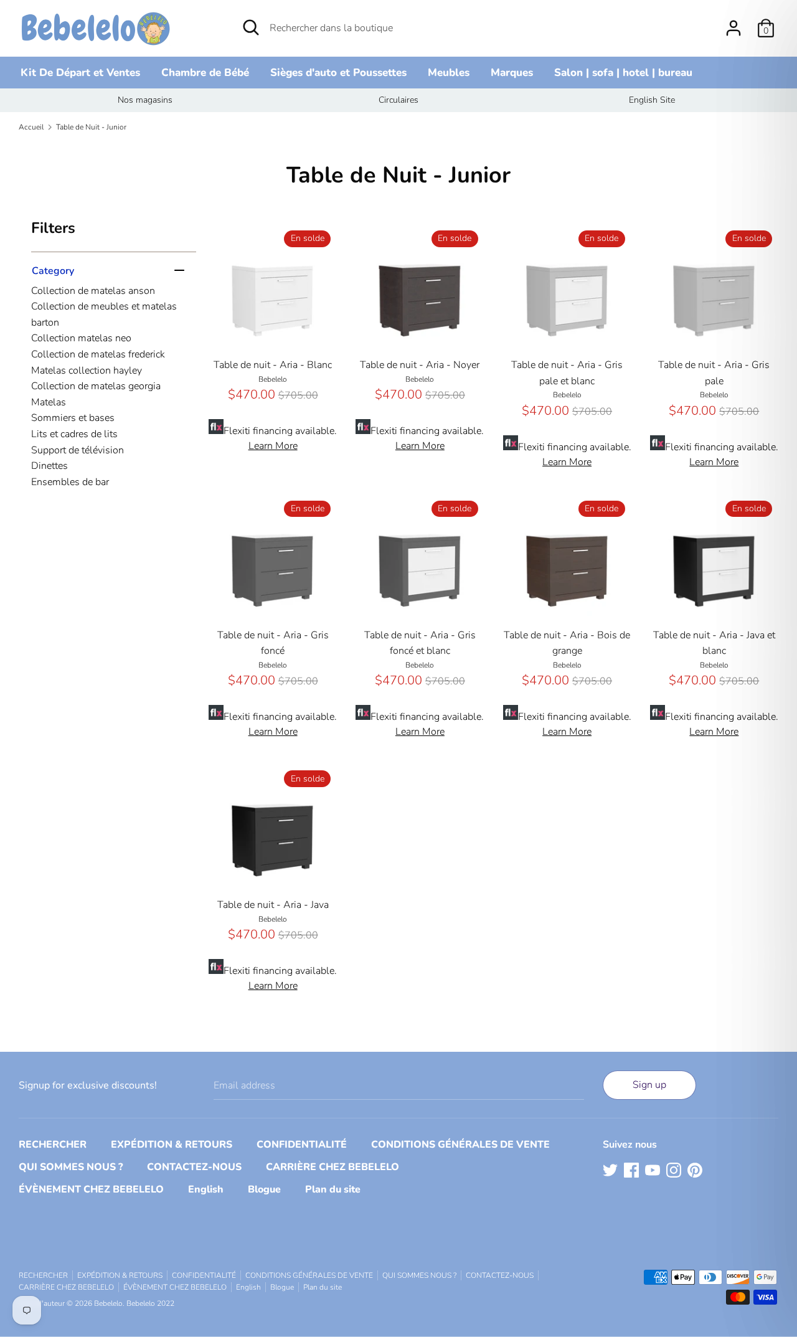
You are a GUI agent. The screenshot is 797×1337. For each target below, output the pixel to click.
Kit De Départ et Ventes (80, 72)
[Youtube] (652, 1169)
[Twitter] (610, 1169)
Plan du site (333, 1189)
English (206, 1189)
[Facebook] (631, 1169)
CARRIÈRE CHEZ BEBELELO (332, 1167)
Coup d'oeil (273, 332)
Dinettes (49, 466)
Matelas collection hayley (86, 370)
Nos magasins (145, 100)
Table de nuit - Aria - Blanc (273, 365)
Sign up (649, 1085)
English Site (652, 100)
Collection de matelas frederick (98, 354)
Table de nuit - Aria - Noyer (419, 365)
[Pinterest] (694, 1169)
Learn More (273, 446)
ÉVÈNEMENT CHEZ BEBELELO (91, 1189)
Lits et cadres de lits (74, 434)
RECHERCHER (53, 1144)
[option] (145, 100)
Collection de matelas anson (93, 291)
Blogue (264, 1189)
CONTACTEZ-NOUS (194, 1167)
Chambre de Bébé (205, 72)
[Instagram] (673, 1169)
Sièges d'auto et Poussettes (338, 72)
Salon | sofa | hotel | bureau (623, 72)
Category (53, 270)
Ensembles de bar (70, 482)
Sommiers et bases (73, 418)
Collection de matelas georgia (96, 386)
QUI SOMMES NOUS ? (71, 1167)
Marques (512, 72)
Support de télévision (77, 450)
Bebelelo (108, 1303)
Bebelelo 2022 (150, 1303)
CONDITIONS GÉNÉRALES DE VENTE (460, 1144)
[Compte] (733, 23)
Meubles (448, 72)
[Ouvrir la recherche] (250, 27)
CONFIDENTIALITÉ (302, 1144)
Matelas (48, 402)
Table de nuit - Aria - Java (273, 905)
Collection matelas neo (81, 338)
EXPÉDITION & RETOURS (171, 1144)
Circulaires (398, 100)
